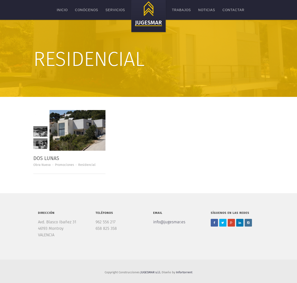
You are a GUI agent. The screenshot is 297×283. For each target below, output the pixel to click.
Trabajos (181, 10)
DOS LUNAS (46, 158)
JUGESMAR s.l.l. (150, 272)
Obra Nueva (42, 164)
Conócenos (86, 10)
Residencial (87, 164)
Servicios (115, 10)
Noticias (206, 10)
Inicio (62, 10)
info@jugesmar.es (169, 222)
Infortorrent (184, 272)
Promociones (64, 164)
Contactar (233, 10)
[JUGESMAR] (148, 16)
